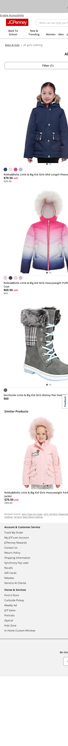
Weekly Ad (10, 605)
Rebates (9, 578)
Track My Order (13, 532)
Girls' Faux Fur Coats (32, 514)
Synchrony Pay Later (16, 562)
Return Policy (12, 552)
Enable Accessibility (12, 15)
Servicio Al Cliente (15, 583)
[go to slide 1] (47, 164)
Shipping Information (17, 557)
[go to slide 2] (50, 164)
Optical (8, 620)
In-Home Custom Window (19, 630)
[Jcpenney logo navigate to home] (17, 22)
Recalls (8, 567)
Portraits (9, 615)
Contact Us (10, 547)
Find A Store (11, 595)
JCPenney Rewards (15, 542)
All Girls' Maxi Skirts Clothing (28, 517)
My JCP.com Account (16, 537)
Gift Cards (10, 573)
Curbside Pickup (14, 600)
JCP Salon (10, 610)
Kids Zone (10, 625)
